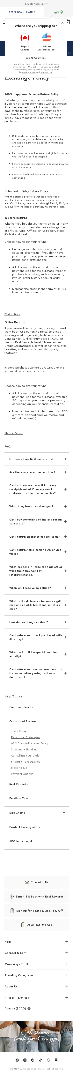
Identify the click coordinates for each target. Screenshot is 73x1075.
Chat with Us (40, 882)
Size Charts (17, 812)
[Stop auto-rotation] (69, 53)
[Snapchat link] (48, 1060)
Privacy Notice (29, 72)
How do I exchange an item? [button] (28, 622)
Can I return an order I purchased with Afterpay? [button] (35, 637)
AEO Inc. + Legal (20, 841)
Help (8, 941)
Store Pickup (19, 767)
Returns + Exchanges (25, 737)
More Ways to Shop (18, 964)
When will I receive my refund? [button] (30, 588)
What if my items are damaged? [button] (31, 506)
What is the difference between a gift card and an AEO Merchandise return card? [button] (35, 605)
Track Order (19, 731)
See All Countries (36, 57)
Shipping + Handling (24, 749)
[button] (24, 42)
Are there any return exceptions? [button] (32, 472)
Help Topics (13, 696)
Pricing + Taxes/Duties (25, 761)
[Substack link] (56, 1060)
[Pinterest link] (32, 1060)
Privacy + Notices (17, 997)
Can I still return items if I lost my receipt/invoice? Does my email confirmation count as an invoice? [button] (32, 489)
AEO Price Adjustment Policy (29, 743)
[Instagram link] (24, 1060)
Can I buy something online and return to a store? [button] (35, 521)
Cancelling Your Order (25, 755)
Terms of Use (46, 72)
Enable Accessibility (36, 3)
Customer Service (21, 707)
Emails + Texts (19, 798)
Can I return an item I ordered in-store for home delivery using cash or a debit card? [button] (35, 673)
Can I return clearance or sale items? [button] (34, 536)
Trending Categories (19, 975)
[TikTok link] (40, 1060)
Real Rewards (18, 784)
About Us (11, 986)
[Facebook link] (17, 1060)
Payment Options (22, 774)
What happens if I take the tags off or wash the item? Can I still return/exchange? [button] (35, 570)
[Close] (62, 23)
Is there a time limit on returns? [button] (31, 459)
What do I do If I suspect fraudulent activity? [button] (34, 654)
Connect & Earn (15, 953)
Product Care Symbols (24, 827)
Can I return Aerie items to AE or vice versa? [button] (35, 551)
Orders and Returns (22, 721)
